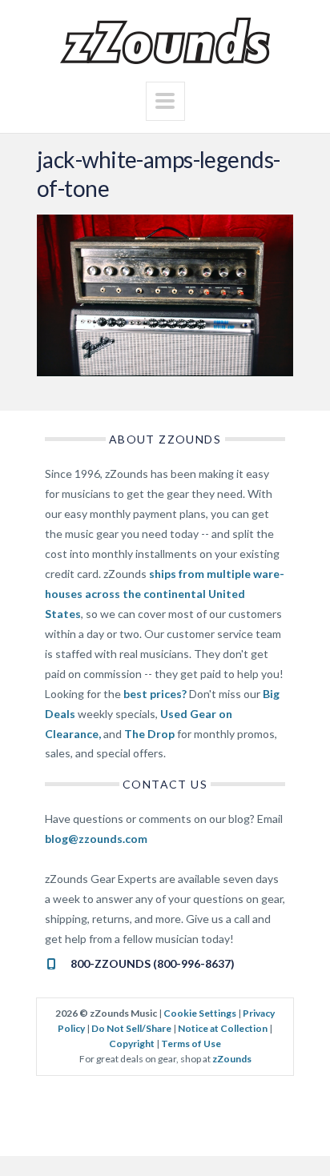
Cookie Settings (199, 1013)
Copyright (132, 1044)
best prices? (155, 693)
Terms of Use (191, 1044)
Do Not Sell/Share (131, 1028)
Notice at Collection (223, 1028)
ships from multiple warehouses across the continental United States (164, 593)
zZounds (232, 1059)
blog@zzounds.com (96, 838)
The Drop (149, 734)
